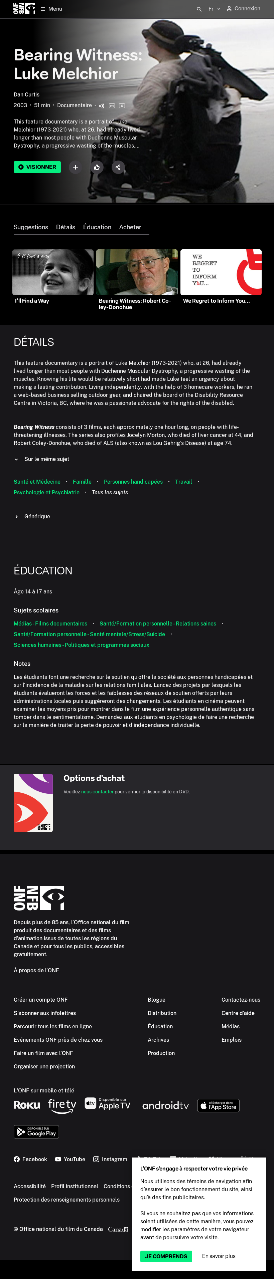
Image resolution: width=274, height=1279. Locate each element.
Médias (231, 1026)
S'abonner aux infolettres (45, 1013)
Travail (183, 482)
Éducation (97, 227)
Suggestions (31, 227)
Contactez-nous (241, 1000)
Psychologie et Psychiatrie (47, 492)
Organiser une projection (44, 1066)
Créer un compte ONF (41, 1000)
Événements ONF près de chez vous (58, 1040)
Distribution (162, 1013)
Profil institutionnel (74, 1186)
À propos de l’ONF (36, 970)
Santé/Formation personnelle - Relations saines (158, 623)
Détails (65, 227)
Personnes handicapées (133, 482)
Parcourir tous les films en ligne (53, 1026)
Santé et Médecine (37, 482)
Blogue (156, 1000)
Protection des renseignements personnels (67, 1200)
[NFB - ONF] (24, 9)
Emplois (232, 1040)
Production (161, 1053)
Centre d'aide (238, 1013)
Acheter (130, 227)
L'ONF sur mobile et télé (44, 1090)
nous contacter (97, 791)
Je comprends (166, 1256)
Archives (158, 1040)
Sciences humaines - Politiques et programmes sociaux (81, 645)
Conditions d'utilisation (132, 1186)
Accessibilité (30, 1186)
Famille (82, 482)
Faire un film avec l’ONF (43, 1053)
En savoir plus (219, 1256)
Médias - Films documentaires (50, 623)
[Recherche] (199, 9)
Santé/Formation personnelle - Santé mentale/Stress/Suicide (89, 634)
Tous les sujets (110, 492)
